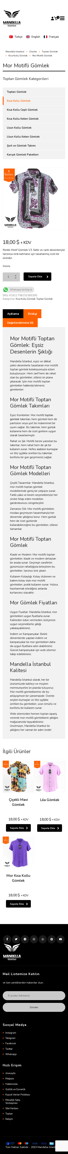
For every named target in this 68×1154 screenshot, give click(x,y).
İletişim (9, 1119)
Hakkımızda (11, 1084)
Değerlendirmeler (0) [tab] (20, 323)
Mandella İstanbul (15, 51)
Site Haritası (11, 1108)
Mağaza (9, 1078)
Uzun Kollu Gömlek (19, 128)
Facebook (10, 1043)
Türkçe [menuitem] (18, 37)
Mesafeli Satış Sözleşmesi (12, 1102)
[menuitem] (15, 36)
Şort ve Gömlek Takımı (21, 145)
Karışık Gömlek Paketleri (23, 154)
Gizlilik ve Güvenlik (15, 1089)
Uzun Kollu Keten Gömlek (23, 137)
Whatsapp (11, 1054)
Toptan (9, 1113)
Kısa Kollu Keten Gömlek (23, 119)
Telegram (10, 1038)
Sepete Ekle (35, 276)
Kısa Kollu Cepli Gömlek (22, 110)
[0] (56, 18)
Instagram (10, 1032)
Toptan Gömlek (44, 299)
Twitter (9, 1049)
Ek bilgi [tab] (32, 314)
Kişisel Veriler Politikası (17, 1094)
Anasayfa (10, 1073)
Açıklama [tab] (13, 314)
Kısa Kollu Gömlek (25, 299)
